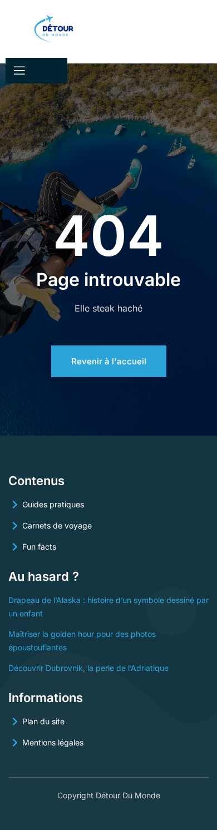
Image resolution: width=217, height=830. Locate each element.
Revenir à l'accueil (108, 361)
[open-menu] (18, 70)
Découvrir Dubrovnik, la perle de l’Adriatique (88, 668)
